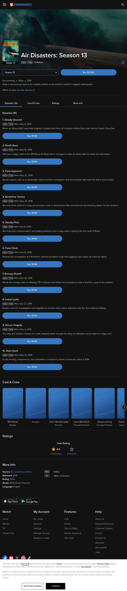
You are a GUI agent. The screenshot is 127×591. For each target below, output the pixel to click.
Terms (59, 564)
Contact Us (100, 538)
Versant (25, 564)
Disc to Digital (70, 528)
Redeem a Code (41, 538)
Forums (98, 533)
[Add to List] (123, 62)
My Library (38, 519)
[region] (63, 575)
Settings (37, 528)
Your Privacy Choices (32, 586)
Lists (66, 519)
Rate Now (72, 453)
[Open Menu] (4, 4)
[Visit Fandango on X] (17, 558)
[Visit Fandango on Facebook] (5, 558)
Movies (6, 523)
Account (38, 523)
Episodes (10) (11, 103)
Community (56, 453)
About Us (99, 519)
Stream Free (8, 533)
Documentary (17, 472)
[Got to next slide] (124, 407)
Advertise (99, 543)
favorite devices (24, 90)
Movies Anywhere (72, 533)
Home (5, 519)
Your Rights (86, 566)
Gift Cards (69, 538)
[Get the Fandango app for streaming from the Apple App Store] (11, 501)
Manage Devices (41, 533)
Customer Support (103, 528)
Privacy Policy (103, 564)
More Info (78, 103)
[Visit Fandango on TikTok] (29, 558)
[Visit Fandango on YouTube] (11, 558)
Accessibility (101, 547)
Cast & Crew (33, 103)
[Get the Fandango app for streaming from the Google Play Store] (29, 501)
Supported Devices (104, 523)
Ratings (55, 103)
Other (29, 472)
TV (4, 528)
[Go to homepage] (21, 5)
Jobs (97, 552)
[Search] (123, 5)
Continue (56, 586)
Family (67, 523)
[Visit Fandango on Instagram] (23, 558)
